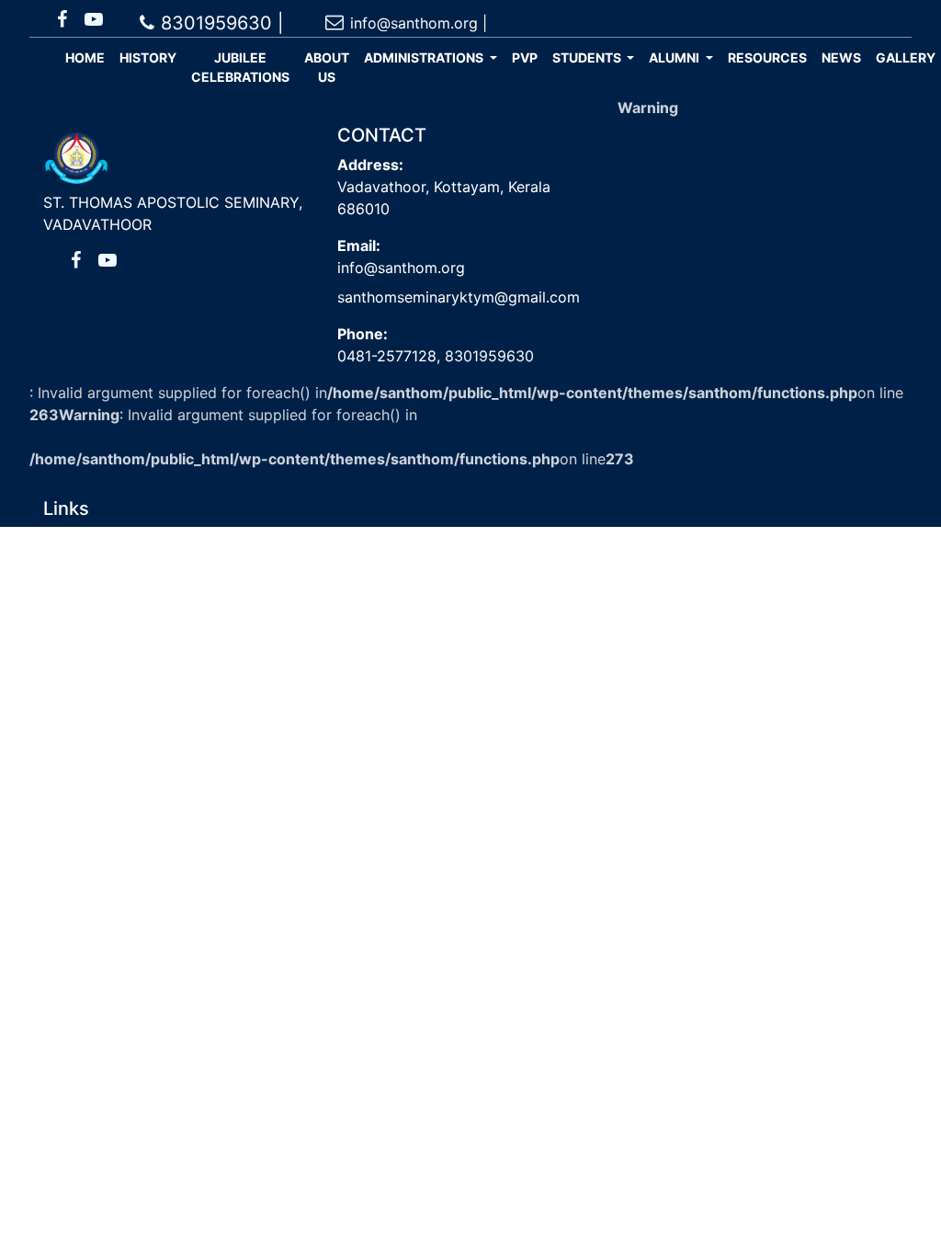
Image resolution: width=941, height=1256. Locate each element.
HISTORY (147, 57)
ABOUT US (326, 67)
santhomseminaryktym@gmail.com (458, 297)
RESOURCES (767, 57)
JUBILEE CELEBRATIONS (240, 67)
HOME (85, 57)
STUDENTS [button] (588, 57)
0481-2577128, (388, 356)
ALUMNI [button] (675, 57)
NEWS (841, 57)
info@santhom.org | (418, 23)
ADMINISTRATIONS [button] (425, 57)
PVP (525, 57)
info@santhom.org (401, 267)
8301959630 (487, 356)
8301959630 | (222, 23)
